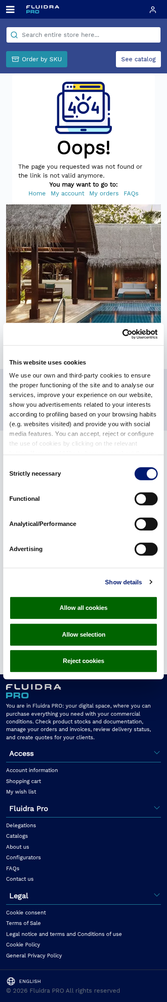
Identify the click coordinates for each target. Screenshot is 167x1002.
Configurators (23, 857)
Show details (123, 582)
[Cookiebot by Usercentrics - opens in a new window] (122, 334)
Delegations (21, 825)
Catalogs (17, 836)
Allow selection (83, 634)
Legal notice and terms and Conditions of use (64, 934)
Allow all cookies (83, 607)
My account (67, 193)
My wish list (21, 792)
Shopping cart (23, 781)
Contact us (20, 879)
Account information (32, 770)
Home (37, 193)
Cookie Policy (23, 945)
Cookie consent (26, 913)
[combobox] (83, 35)
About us (17, 847)
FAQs (131, 193)
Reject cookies (83, 660)
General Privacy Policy (34, 956)
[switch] (146, 498)
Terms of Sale (23, 923)
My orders (104, 193)
